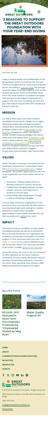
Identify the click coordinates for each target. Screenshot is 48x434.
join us (23, 216)
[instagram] (13, 375)
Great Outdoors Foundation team (20, 169)
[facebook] (3, 375)
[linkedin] (22, 375)
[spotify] (27, 375)
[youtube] (17, 375)
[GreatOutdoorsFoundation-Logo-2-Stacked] (19, 6)
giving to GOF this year (32, 247)
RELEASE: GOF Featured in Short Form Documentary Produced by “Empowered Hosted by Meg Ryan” (11, 323)
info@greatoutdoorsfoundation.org (16, 405)
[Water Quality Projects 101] (36, 296)
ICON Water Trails (36, 137)
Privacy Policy (7, 409)
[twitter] (8, 375)
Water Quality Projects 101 (35, 314)
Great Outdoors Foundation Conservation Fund (22, 141)
